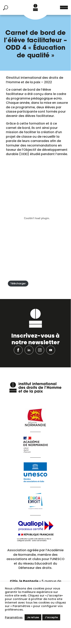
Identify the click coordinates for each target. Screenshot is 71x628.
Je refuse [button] (33, 617)
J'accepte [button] (51, 617)
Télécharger (18, 283)
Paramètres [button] (14, 617)
